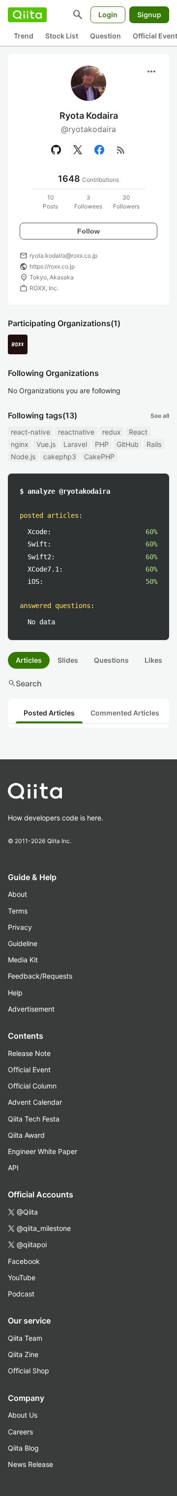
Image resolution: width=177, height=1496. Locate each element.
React (138, 432)
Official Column (32, 1086)
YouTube (21, 1277)
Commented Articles (124, 713)
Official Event (29, 1069)
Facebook (24, 1261)
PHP (102, 444)
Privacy (20, 927)
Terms (18, 911)
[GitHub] (56, 150)
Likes (153, 660)
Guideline (22, 943)
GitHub (128, 444)
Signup (149, 14)
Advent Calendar (35, 1102)
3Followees (88, 202)
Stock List (61, 36)
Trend (23, 36)
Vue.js (46, 444)
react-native (30, 432)
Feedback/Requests (40, 976)
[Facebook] (99, 150)
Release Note (29, 1053)
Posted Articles (49, 713)
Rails (154, 444)
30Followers (126, 202)
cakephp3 (59, 456)
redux (111, 432)
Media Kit (23, 959)
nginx (20, 444)
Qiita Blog (23, 1448)
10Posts (50, 202)
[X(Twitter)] (77, 150)
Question (105, 36)
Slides (68, 660)
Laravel (75, 444)
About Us (22, 1415)
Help (15, 992)
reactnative (76, 432)
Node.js (23, 456)
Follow (88, 231)
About (17, 894)
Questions (111, 660)
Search (25, 683)
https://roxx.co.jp (52, 266)
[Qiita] (27, 14)
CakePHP (99, 456)
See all (159, 415)
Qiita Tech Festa (33, 1119)
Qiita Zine (23, 1354)
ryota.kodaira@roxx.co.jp (63, 255)
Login (108, 14)
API (13, 1167)
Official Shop (28, 1370)
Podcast (21, 1294)
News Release (30, 1464)
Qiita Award (26, 1135)
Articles (29, 660)
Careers (20, 1432)
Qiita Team (25, 1338)
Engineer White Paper (42, 1151)
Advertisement (31, 1009)
